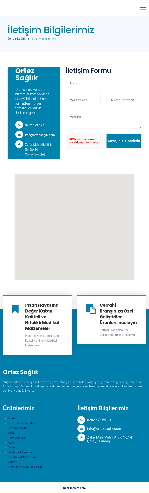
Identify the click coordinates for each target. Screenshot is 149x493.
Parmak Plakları (17, 437)
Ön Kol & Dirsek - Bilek (22, 423)
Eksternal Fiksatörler (21, 452)
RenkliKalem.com (74, 488)
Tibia (11, 433)
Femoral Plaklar (17, 428)
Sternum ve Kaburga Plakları (25, 467)
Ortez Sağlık (17, 39)
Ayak (11, 442)
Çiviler (11, 447)
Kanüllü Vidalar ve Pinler (23, 457)
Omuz (11, 418)
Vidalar (12, 462)
